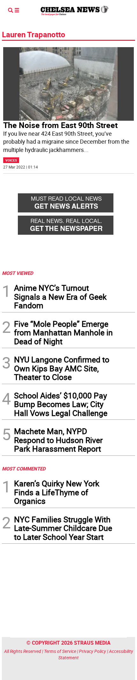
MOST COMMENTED (24, 468)
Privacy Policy (92, 651)
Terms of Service (60, 651)
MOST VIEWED (17, 273)
